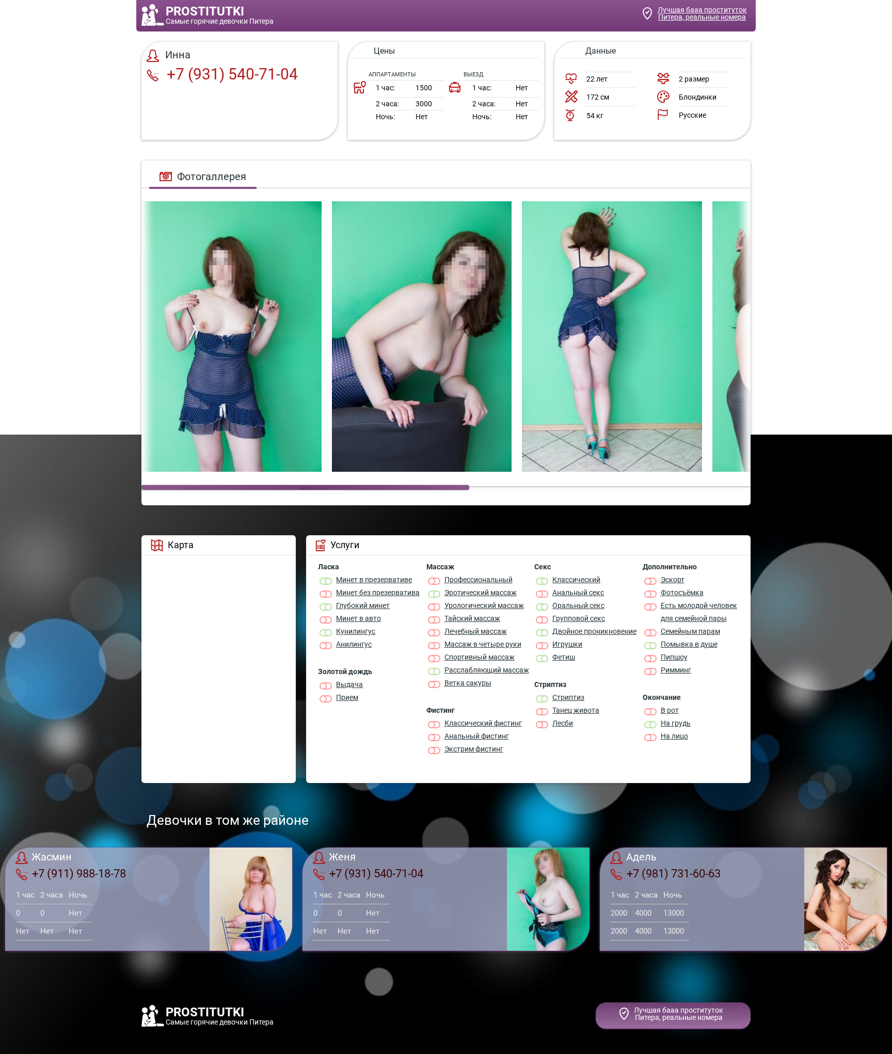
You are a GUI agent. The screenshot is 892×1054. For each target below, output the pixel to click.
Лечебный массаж (475, 631)
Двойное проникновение (594, 631)
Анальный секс (578, 592)
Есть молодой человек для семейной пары (699, 611)
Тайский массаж (472, 618)
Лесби (562, 723)
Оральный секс (578, 605)
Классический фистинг (483, 723)
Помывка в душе (689, 644)
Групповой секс (578, 618)
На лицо (674, 736)
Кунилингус (355, 631)
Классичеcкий (576, 580)
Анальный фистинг (476, 736)
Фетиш (563, 657)
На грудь (676, 723)
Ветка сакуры (467, 683)
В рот (670, 710)
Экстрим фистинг (473, 749)
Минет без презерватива (378, 592)
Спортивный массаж (479, 657)
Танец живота (575, 710)
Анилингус (354, 644)
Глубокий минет (363, 605)
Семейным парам (690, 631)
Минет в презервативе (374, 580)
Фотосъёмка (682, 592)
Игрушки (567, 644)
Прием (347, 697)
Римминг (676, 670)
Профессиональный (478, 580)
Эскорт (672, 580)
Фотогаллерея (211, 176)
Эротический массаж (480, 592)
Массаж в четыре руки (482, 644)
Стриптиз (568, 697)
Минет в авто (358, 618)
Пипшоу (674, 657)
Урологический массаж (484, 605)
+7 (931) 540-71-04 (230, 74)
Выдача (349, 684)
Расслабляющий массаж (486, 670)
